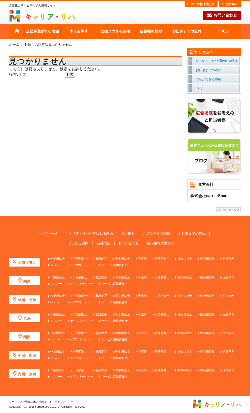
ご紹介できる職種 (115, 31)
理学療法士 (122, 258)
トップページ (47, 233)
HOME (16, 31)
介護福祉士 (80, 258)
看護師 (142, 258)
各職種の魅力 (151, 31)
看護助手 (101, 258)
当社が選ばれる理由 (42, 31)
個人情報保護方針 (160, 243)
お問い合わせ (225, 15)
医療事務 (228, 258)
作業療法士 (57, 258)
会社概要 (103, 243)
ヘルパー (56, 265)
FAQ (223, 31)
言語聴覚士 (162, 258)
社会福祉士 (184, 258)
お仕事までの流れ (187, 31)
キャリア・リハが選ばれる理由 (216, 61)
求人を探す (79, 31)
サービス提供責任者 (114, 265)
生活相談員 (207, 258)
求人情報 (128, 233)
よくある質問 (78, 243)
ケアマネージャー (82, 265)
